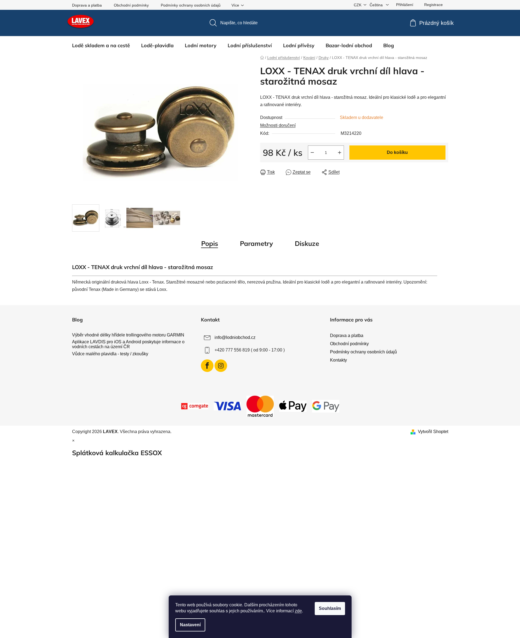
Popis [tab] (209, 243)
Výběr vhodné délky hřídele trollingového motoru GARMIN (128, 335)
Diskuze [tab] (307, 243)
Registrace (433, 4)
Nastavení (190, 624)
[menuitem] (101, 45)
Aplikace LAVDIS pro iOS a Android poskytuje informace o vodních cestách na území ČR (128, 344)
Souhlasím (330, 608)
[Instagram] (221, 365)
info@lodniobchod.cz (235, 337)
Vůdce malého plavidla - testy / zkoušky (110, 353)
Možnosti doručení (278, 125)
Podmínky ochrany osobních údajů (191, 5)
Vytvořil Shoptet (433, 431)
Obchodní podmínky (131, 5)
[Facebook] (207, 365)
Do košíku (397, 152)
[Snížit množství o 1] (312, 152)
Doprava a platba (87, 5)
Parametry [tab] (256, 243)
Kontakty (338, 360)
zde (298, 611)
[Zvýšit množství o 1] (339, 152)
